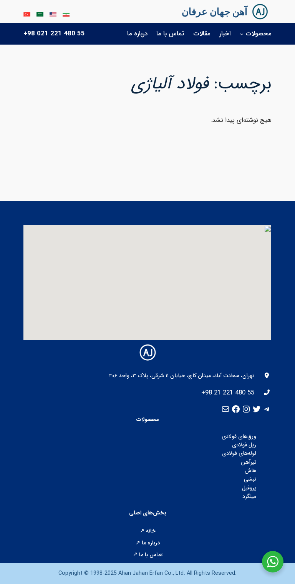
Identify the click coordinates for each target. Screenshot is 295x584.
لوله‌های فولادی (239, 453)
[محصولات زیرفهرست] (242, 34)
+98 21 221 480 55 (227, 393)
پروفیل (249, 488)
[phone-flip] (267, 392)
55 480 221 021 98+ (54, 33)
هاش (250, 470)
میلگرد (249, 496)
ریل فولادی (244, 445)
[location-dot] (267, 375)
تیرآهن (248, 462)
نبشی (250, 479)
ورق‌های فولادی (239, 436)
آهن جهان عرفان (214, 11)
